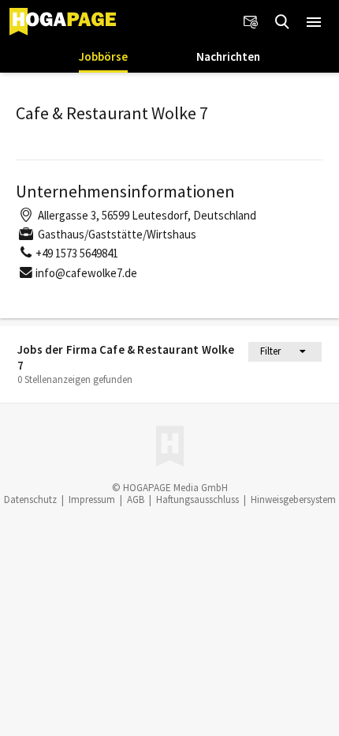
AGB (135, 499)
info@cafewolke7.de (86, 272)
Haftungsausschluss (197, 499)
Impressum (92, 499)
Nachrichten (228, 56)
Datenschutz (30, 499)
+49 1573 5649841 (76, 253)
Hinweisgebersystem (293, 499)
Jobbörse (103, 56)
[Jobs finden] (282, 22)
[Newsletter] (250, 22)
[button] (314, 22)
